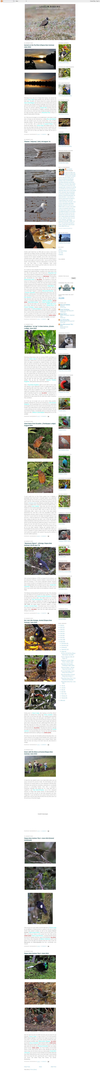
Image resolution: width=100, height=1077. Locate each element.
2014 (61, 633)
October (63, 647)
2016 (61, 629)
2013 (61, 635)
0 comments (44, 134)
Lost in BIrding (50, 6)
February (63, 695)
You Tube (61, 252)
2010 (61, 641)
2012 (61, 637)
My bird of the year (64, 326)
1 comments (43, 613)
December (63, 643)
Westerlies (62, 306)
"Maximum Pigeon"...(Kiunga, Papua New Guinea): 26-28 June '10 (38, 544)
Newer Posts (27, 1066)
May (62, 689)
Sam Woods (69, 169)
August (63, 651)
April (62, 691)
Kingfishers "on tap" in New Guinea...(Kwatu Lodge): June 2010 (39, 327)
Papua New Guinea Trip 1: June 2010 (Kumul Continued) (39, 839)
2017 (61, 627)
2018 (61, 625)
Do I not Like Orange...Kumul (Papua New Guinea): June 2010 (38, 621)
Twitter (60, 249)
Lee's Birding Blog (64, 319)
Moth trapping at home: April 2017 (67, 321)
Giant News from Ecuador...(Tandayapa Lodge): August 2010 (40, 424)
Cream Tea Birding (64, 309)
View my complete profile (65, 228)
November (63, 645)
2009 (61, 700)
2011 (61, 639)
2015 (61, 631)
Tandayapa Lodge (32, 503)
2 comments (44, 536)
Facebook (61, 254)
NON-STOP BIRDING (65, 304)
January (63, 697)
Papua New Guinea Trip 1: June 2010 (36, 953)
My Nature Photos (63, 251)
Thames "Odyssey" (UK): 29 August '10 (37, 141)
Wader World (63, 314)
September (64, 649)
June (62, 687)
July (62, 685)
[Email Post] (48, 134)
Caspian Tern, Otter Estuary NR (67, 310)
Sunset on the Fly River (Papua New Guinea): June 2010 (39, 46)
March (63, 693)
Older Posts (53, 1066)
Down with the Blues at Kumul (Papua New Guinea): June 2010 (38, 753)
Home (40, 1066)
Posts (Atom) (34, 1069)
